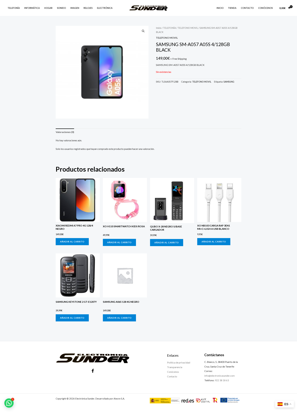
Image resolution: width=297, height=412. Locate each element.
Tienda (232, 8)
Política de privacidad (178, 362)
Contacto (247, 8)
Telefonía (14, 8)
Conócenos (265, 8)
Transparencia (174, 367)
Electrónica (104, 8)
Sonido (61, 8)
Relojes (88, 8)
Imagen (74, 8)
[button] (143, 31)
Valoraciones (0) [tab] (65, 131)
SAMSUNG (229, 81)
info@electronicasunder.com (219, 375)
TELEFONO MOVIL (188, 27)
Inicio (220, 8)
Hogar (48, 8)
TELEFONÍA (169, 27)
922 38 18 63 (222, 380)
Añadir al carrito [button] (72, 241)
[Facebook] (93, 371)
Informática (32, 8)
